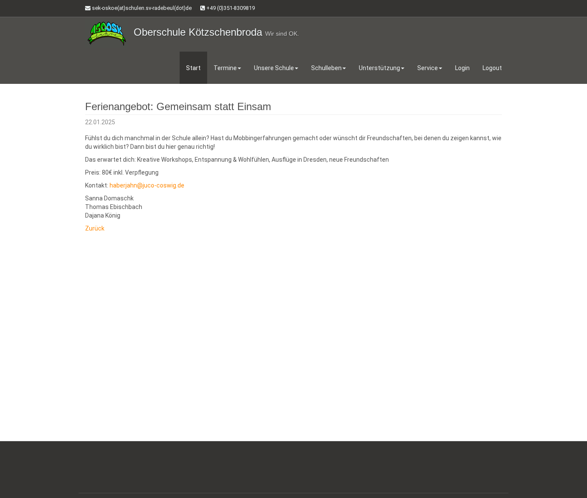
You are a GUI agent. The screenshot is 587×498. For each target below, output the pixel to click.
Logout (492, 68)
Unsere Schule (274, 68)
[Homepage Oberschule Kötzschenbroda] (106, 33)
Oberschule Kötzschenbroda (216, 32)
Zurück (94, 228)
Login (462, 68)
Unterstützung (379, 68)
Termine (225, 68)
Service (427, 68)
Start (193, 68)
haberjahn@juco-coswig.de (147, 185)
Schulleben (326, 68)
